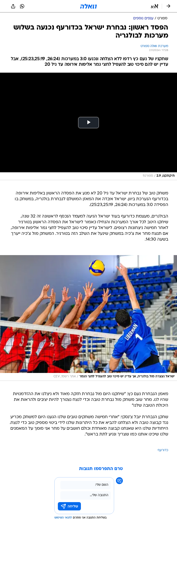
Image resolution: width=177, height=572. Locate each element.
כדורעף (163, 450)
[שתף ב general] (13, 6)
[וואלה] (88, 6)
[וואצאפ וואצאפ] (22, 6)
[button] (154, 6)
